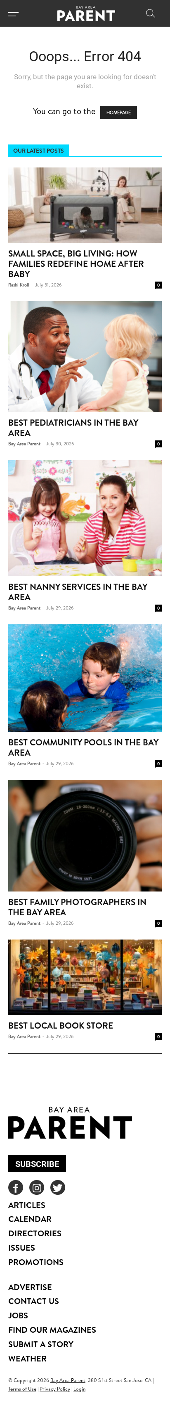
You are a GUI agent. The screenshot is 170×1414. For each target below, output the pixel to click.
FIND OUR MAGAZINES (52, 1329)
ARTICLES (26, 1204)
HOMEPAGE (118, 112)
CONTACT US (33, 1300)
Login (79, 1388)
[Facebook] (15, 1187)
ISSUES (21, 1247)
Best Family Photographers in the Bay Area (77, 907)
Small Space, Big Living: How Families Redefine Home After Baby (76, 264)
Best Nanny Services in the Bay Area (77, 592)
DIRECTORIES (34, 1233)
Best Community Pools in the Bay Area (83, 747)
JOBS (18, 1315)
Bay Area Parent (24, 443)
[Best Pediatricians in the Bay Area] (85, 357)
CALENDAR (30, 1218)
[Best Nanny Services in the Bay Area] (85, 518)
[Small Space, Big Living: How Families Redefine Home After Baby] (85, 205)
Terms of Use (22, 1388)
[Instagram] (36, 1187)
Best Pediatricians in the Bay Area (73, 428)
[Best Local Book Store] (85, 977)
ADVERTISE (30, 1287)
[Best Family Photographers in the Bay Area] (85, 835)
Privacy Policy (55, 1388)
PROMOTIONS (36, 1261)
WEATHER (27, 1358)
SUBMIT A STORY (40, 1344)
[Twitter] (57, 1187)
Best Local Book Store (60, 1025)
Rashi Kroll (18, 285)
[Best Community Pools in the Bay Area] (85, 678)
